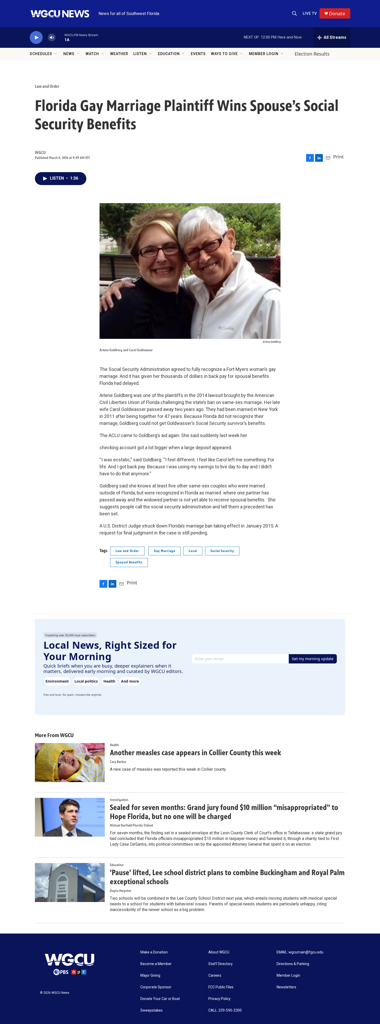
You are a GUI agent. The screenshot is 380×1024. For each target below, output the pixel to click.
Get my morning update (312, 658)
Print (338, 157)
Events (198, 54)
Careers (214, 975)
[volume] (51, 37)
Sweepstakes (151, 1010)
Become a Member (156, 964)
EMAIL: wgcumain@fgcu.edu (300, 952)
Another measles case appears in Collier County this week (195, 752)
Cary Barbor (118, 762)
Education (169, 54)
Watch (92, 54)
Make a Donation (154, 952)
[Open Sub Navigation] (56, 54)
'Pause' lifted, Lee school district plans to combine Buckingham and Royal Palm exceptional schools (227, 877)
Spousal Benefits (129, 562)
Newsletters (286, 987)
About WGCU (218, 952)
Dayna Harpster (120, 891)
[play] (36, 38)
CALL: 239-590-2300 (225, 1010)
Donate (337, 13)
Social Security (222, 551)
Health (114, 745)
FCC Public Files (220, 987)
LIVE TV (310, 13)
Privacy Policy (219, 999)
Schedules (41, 54)
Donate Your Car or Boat (160, 999)
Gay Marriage (164, 551)
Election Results (312, 54)
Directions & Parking (293, 964)
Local (193, 551)
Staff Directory (220, 964)
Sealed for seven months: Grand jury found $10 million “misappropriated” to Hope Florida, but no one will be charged (224, 812)
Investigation (119, 800)
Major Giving (150, 975)
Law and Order (47, 86)
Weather (119, 54)
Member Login (263, 54)
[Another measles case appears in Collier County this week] (70, 762)
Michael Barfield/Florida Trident (131, 825)
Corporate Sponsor (155, 987)
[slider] (60, 37)
